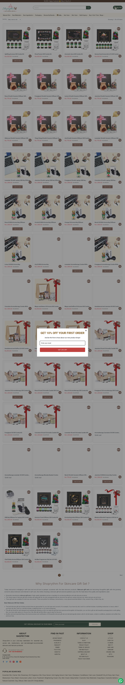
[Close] (86, 330)
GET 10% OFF (62, 350)
